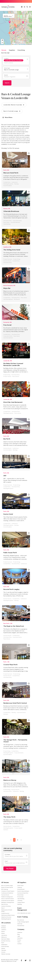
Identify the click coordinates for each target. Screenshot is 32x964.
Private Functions (7, 259)
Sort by (6, 15)
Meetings (15, 450)
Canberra (3, 929)
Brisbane (3, 927)
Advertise (19, 932)
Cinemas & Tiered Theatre (7, 891)
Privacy (19, 940)
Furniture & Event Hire (22, 893)
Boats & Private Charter (7, 887)
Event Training (22, 917)
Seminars (5, 714)
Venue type (7, 68)
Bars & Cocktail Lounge (7, 885)
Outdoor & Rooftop (6, 906)
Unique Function (5, 913)
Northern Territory (5, 941)
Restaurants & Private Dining (6, 910)
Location (6, 58)
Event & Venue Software (23, 891)
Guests (6, 75)
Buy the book (20, 920)
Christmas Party (7, 220)
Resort (3, 908)
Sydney (3, 948)
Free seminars (20, 925)
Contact (19, 943)
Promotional (20, 896)
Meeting (16, 184)
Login (18, 936)
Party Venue (6, 222)
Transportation (21, 902)
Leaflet (15, 44)
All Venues (5, 882)
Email (6, 861)
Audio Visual (20, 885)
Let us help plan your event (23, 913)
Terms (18, 942)
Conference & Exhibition (7, 893)
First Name (7, 854)
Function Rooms (7, 261)
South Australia (5, 946)
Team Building (6, 224)
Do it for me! (5, 53)
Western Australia (5, 954)
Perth (2, 942)
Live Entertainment (15, 222)
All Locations (6, 923)
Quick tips (19, 923)
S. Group (14, 961)
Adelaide (3, 926)
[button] (10, 22)
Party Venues (15, 376)
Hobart (3, 933)
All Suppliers (21, 882)
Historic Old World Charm (7, 898)
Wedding (19, 904)
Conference (15, 182)
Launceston (4, 935)
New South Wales (5, 939)
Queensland (4, 944)
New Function (4, 904)
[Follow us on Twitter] (25, 960)
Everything (21, 50)
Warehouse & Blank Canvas (8, 915)
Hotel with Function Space (7, 900)
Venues (3, 50)
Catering (19, 887)
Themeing (19, 900)
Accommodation (7, 185)
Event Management (22, 909)
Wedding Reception (8, 184)
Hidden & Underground (7, 896)
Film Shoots (17, 299)
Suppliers (12, 50)
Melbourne (4, 937)
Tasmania (3, 950)
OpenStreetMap (22, 44)
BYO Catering (4, 889)
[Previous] (4, 159)
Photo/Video (20, 895)
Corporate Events (17, 220)
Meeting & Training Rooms (7, 902)
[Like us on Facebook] (21, 960)
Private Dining (16, 259)
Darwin (3, 931)
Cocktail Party (6, 182)
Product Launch (7, 376)
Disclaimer (20, 938)
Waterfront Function (6, 917)
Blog (18, 934)
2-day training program (23, 922)
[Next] (27, 159)
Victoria (3, 952)
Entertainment (20, 889)
